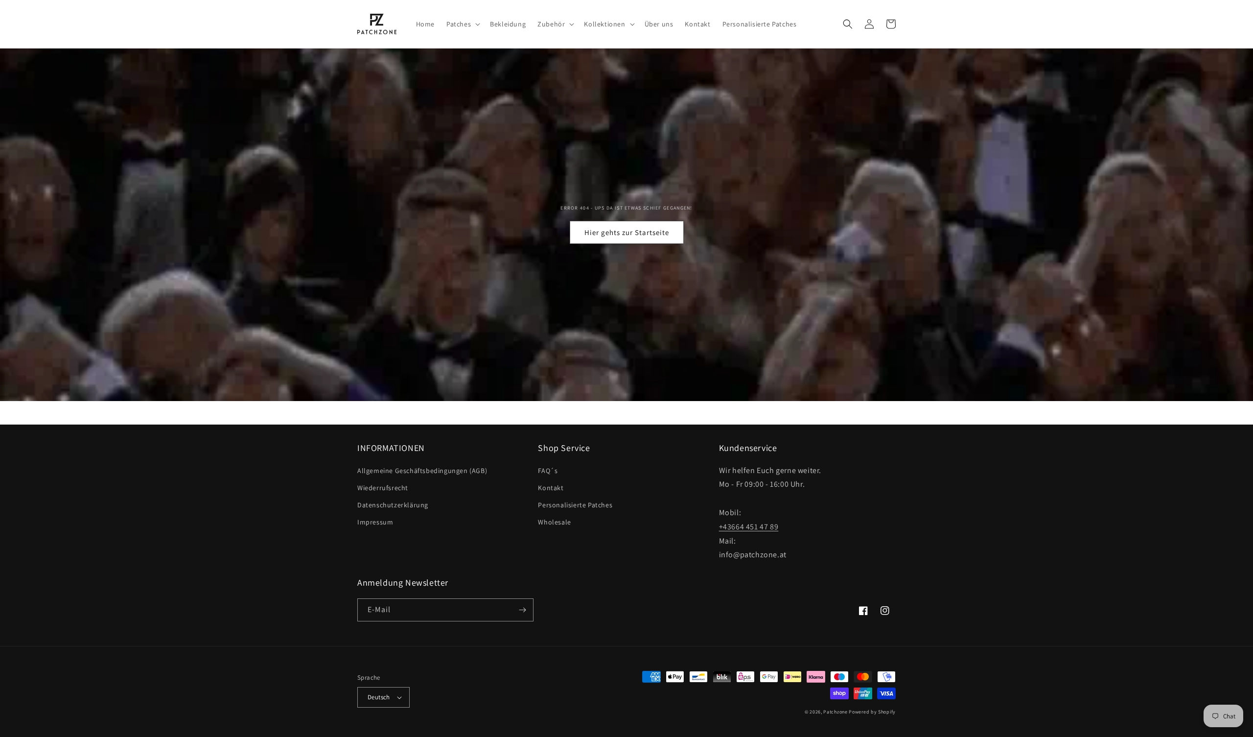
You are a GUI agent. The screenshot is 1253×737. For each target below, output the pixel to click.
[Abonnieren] (522, 609)
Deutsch (379, 697)
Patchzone (835, 712)
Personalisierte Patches (575, 504)
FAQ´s (547, 470)
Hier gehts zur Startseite (626, 232)
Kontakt (550, 487)
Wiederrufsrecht (382, 487)
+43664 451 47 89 (749, 527)
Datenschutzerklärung (392, 504)
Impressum (375, 522)
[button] (462, 24)
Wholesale (554, 522)
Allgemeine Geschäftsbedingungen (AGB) (422, 470)
